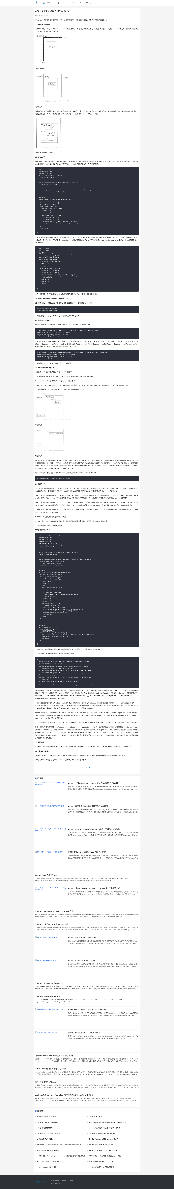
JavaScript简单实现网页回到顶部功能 (49, 1133)
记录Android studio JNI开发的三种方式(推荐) (54, 1056)
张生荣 (58, 1183)
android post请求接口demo (47, 875)
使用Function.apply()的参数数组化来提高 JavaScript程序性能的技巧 (59, 1145)
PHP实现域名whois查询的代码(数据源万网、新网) (105, 1156)
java (68, 3)
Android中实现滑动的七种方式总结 (82, 937)
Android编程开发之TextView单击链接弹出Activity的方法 (107, 1122)
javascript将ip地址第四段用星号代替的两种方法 (104, 1128)
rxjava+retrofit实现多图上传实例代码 (101, 1161)
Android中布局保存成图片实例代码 (48, 1150)
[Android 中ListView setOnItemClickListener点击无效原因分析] (50, 896)
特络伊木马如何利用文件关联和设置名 (101, 1145)
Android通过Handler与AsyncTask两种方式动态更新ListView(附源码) (64, 1095)
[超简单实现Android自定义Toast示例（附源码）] (50, 860)
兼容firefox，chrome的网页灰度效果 (49, 1161)
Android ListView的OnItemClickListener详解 (54, 911)
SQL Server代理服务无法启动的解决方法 (102, 1133)
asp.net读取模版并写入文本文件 (47, 1122)
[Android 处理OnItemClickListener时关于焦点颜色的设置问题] (50, 791)
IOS (87, 3)
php (91, 3)
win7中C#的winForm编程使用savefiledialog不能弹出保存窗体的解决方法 (61, 1156)
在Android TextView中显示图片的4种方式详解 (87, 1010)
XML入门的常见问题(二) (96, 1117)
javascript (61, 3)
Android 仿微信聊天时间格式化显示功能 (51, 924)
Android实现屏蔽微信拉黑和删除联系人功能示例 (88, 806)
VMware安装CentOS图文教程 (46, 1117)
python (74, 3)
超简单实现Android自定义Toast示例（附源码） (87, 852)
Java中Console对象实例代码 (46, 1167)
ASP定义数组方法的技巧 (45, 1128)
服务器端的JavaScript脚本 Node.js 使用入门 (103, 1139)
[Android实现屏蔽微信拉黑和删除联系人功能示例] (50, 814)
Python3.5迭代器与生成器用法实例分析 (102, 1167)
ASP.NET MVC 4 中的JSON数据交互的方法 (103, 1150)
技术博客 (63, 1180)
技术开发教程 (55, 1180)
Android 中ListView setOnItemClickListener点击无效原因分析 (94, 888)
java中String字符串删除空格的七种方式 (84, 1033)
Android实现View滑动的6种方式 (48, 983)
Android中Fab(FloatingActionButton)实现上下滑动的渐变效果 (94, 829)
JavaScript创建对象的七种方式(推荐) (50, 1069)
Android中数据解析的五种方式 (47, 996)
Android (80, 3)
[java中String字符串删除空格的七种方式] (50, 1041)
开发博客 (70, 1180)
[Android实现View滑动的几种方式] (50, 969)
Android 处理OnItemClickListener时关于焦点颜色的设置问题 (93, 783)
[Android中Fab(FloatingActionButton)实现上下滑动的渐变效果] (50, 837)
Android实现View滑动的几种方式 (82, 960)
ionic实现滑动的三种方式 (45, 1082)
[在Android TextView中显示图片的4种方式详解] (50, 1018)
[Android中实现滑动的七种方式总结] (50, 945)
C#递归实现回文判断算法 (45, 1139)
